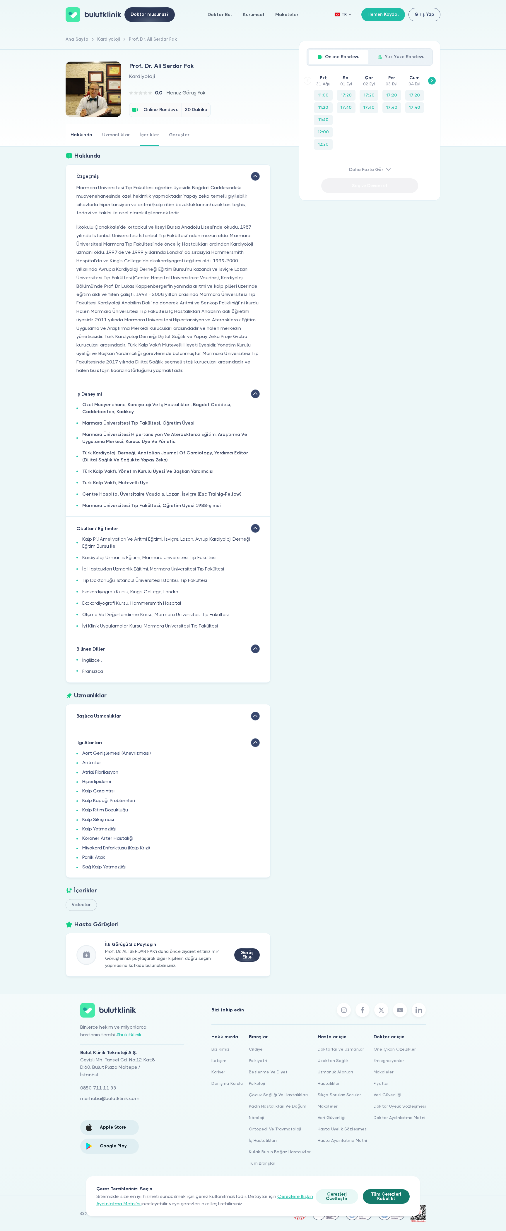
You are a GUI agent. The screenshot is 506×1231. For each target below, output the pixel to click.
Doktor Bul (220, 14)
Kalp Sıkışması (98, 819)
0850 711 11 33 (98, 1088)
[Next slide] (432, 81)
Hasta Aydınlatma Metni (342, 1140)
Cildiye (256, 1049)
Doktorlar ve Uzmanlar (341, 1049)
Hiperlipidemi (96, 781)
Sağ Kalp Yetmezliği (104, 867)
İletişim (218, 1060)
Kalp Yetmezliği (99, 829)
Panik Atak (93, 857)
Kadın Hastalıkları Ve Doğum (277, 1106)
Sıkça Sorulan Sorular (339, 1094)
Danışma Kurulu (227, 1083)
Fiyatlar (381, 1083)
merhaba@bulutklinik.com (109, 1098)
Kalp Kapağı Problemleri (108, 800)
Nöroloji (256, 1117)
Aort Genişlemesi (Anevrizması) (116, 753)
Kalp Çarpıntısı (98, 791)
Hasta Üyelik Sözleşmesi (343, 1129)
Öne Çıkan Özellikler (395, 1049)
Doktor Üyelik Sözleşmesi (400, 1106)
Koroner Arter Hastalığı (108, 838)
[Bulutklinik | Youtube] (400, 1010)
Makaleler (286, 14)
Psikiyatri (258, 1060)
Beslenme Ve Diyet (268, 1072)
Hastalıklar (329, 1083)
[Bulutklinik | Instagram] (344, 1010)
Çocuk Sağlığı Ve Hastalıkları (278, 1094)
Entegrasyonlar (389, 1060)
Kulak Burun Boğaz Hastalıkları (280, 1151)
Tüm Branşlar (262, 1163)
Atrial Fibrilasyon (100, 772)
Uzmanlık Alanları (335, 1072)
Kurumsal (253, 14)
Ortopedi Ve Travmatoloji (275, 1129)
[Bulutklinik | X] (381, 1010)
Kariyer (218, 1072)
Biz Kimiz (220, 1049)
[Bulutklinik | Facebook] (362, 1010)
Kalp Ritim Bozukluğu (105, 810)
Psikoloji (257, 1083)
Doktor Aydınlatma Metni (399, 1117)
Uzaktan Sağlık (333, 1060)
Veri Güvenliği (331, 1117)
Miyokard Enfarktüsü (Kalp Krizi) (116, 848)
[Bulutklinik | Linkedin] (419, 1010)
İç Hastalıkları (262, 1140)
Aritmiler (91, 762)
